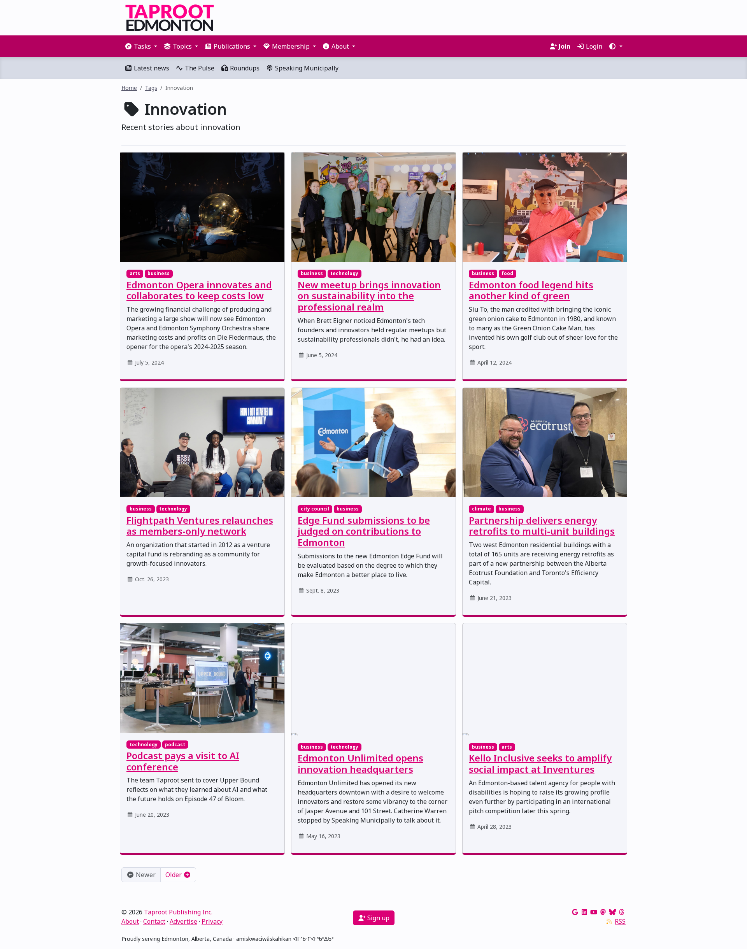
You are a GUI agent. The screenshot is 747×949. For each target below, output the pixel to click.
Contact (154, 921)
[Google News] (575, 912)
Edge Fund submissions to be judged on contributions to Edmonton (364, 531)
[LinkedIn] (584, 912)
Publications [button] (232, 46)
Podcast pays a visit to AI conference (182, 761)
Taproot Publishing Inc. (178, 912)
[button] (615, 46)
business (158, 273)
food (507, 273)
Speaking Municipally (306, 68)
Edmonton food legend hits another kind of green (531, 290)
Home (129, 87)
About (130, 921)
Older (174, 874)
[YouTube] (594, 912)
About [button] (340, 46)
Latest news (150, 68)
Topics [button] (182, 46)
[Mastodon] (603, 912)
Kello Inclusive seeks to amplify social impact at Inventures (540, 763)
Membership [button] (290, 46)
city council (315, 508)
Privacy (212, 921)
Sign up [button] (377, 918)
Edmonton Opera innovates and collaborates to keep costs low (199, 290)
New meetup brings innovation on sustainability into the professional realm (369, 296)
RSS (620, 921)
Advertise (183, 921)
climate (481, 508)
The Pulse (198, 68)
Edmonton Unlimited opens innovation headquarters (360, 763)
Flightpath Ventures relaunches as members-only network (199, 526)
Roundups (244, 68)
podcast (175, 744)
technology (344, 273)
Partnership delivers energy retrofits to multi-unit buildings (542, 526)
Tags (151, 87)
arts (135, 273)
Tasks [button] (142, 46)
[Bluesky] (612, 912)
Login (593, 46)
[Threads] (622, 912)
